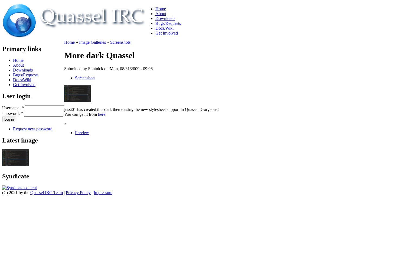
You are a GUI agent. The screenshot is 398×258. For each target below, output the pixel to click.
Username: (13, 108)
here (101, 114)
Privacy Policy (78, 192)
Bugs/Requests (168, 23)
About (160, 13)
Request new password (33, 129)
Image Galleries (92, 42)
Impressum (103, 192)
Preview (82, 132)
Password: (12, 113)
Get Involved (166, 33)
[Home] (73, 36)
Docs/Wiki (164, 28)
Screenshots (120, 42)
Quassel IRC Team (46, 192)
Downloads (165, 18)
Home (160, 8)
